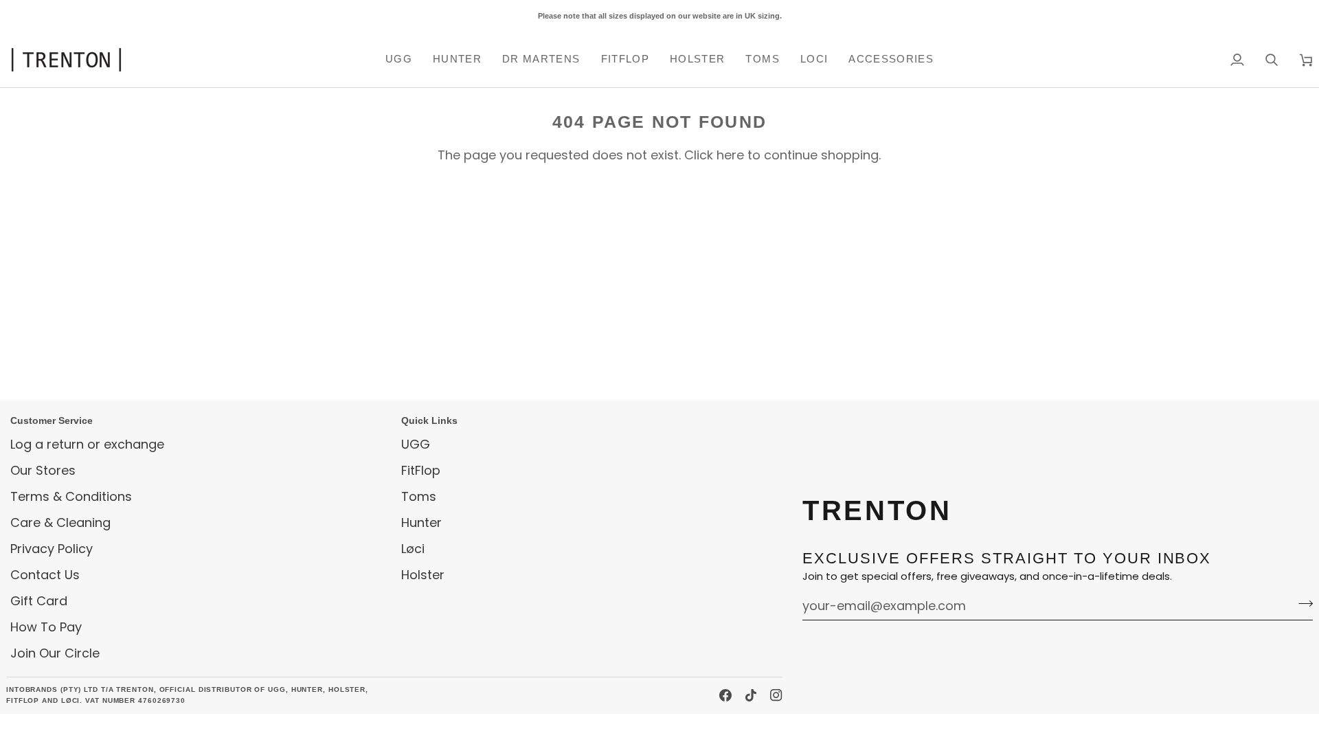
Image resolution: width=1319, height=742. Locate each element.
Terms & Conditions (71, 496)
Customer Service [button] (51, 420)
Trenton (32, 727)
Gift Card (38, 600)
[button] (398, 59)
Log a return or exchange (87, 444)
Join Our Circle (55, 653)
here (730, 155)
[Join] (1301, 604)
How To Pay (46, 627)
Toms (418, 496)
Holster (422, 574)
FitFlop (420, 470)
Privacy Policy (51, 548)
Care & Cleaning (60, 522)
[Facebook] (725, 695)
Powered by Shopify (124, 727)
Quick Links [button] (429, 420)
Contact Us (45, 574)
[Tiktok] (750, 695)
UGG (415, 444)
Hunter (421, 522)
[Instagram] (776, 695)
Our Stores (43, 470)
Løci (413, 548)
